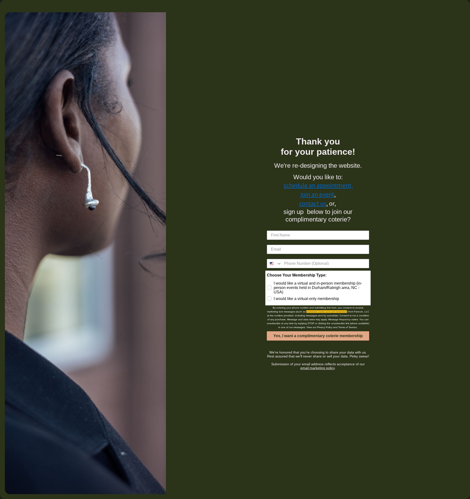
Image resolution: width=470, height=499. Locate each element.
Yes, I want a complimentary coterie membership (318, 336)
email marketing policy (317, 368)
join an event (317, 194)
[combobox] (274, 263)
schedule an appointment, (318, 185)
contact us (312, 203)
